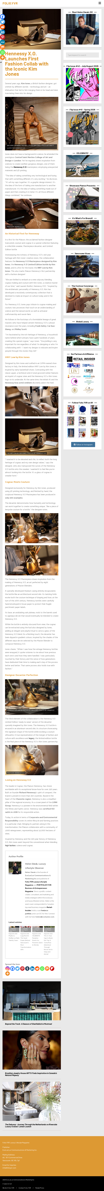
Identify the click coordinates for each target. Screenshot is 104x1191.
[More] (7, 973)
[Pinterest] (22, 968)
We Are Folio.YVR (8, 1187)
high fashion (10, 845)
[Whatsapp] (42, 968)
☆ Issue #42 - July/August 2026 (12, 929)
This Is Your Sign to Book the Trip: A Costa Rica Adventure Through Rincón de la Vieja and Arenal (48, 944)
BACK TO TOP (8, 1184)
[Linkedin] (32, 968)
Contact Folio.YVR (25, 1187)
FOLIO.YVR (10, 3)
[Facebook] (12, 968)
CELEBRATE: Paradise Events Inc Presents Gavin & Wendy (37, 940)
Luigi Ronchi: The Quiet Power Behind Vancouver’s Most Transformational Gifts (25, 942)
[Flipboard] (52, 968)
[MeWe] (2, 42)
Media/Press (39, 1187)
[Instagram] (7, 968)
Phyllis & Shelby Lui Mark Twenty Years (14, 937)
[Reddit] (37, 968)
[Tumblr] (27, 968)
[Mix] (47, 968)
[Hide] (1, 62)
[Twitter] (17, 968)
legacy (31, 738)
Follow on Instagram (84, 444)
